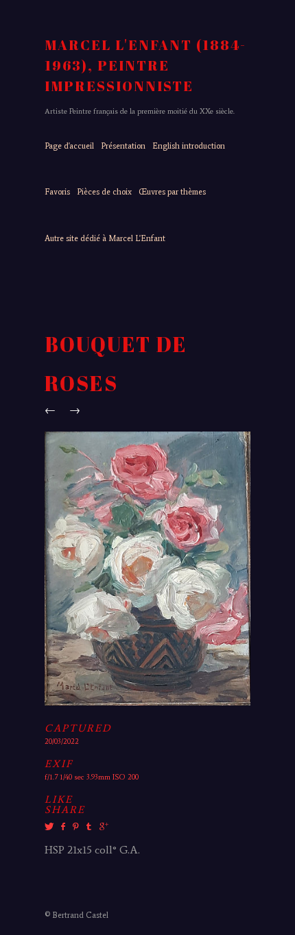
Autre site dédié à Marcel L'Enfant (105, 238)
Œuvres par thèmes (172, 192)
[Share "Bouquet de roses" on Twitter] (51, 827)
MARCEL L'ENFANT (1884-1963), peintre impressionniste (145, 65)
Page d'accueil (69, 146)
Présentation (123, 146)
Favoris (57, 192)
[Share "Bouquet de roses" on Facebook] (63, 827)
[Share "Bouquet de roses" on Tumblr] (89, 827)
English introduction (188, 146)
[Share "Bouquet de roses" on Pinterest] (75, 827)
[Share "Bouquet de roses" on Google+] (102, 827)
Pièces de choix (104, 192)
